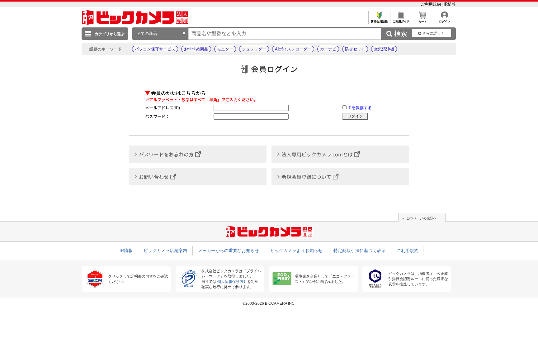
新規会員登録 (379, 21)
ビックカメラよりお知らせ (296, 250)
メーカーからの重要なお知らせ (228, 250)
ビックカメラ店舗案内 (165, 250)
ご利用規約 (431, 4)
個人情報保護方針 (232, 281)
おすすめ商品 (196, 49)
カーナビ (328, 49)
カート (422, 21)
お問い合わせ (154, 176)
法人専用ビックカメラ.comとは (317, 154)
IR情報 (450, 4)
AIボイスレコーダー (293, 49)
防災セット (355, 49)
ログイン (444, 21)
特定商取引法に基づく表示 (359, 250)
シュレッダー (254, 49)
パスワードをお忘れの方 (166, 154)
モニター (225, 49)
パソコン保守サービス (155, 49)
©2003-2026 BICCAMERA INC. (269, 303)
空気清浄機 (384, 49)
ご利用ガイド (401, 21)
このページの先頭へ (421, 218)
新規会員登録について (306, 176)
